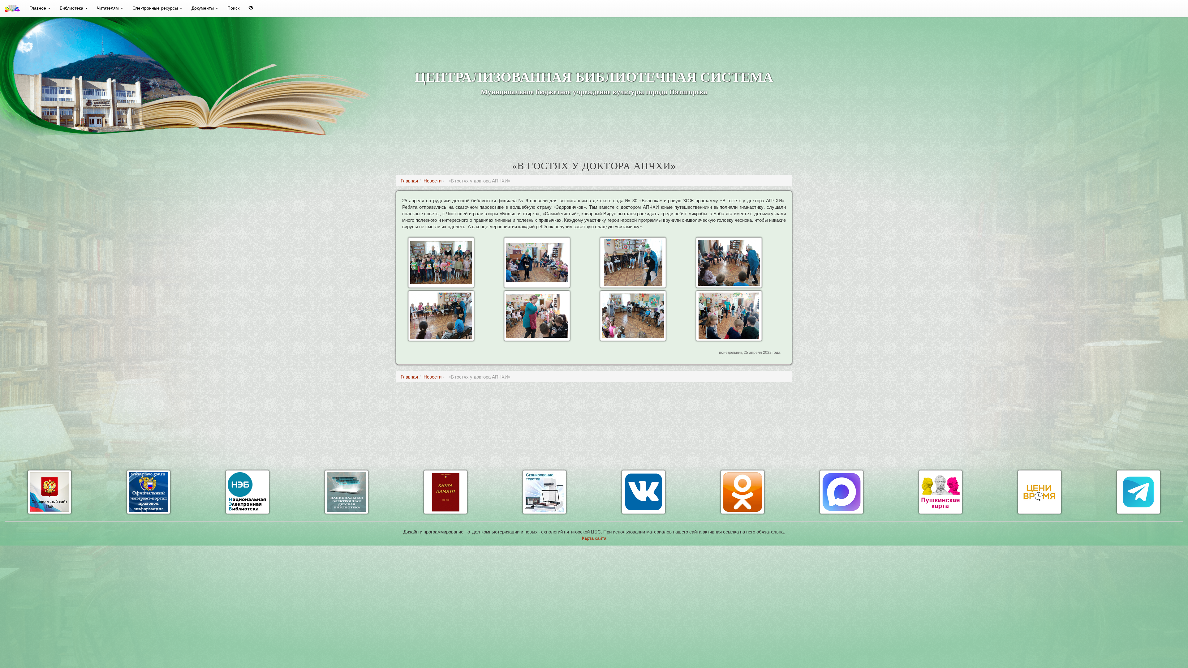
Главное (38, 8)
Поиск (233, 8)
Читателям (108, 8)
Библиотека (72, 8)
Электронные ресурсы (155, 8)
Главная (409, 180)
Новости (432, 180)
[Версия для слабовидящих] (251, 7)
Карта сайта (594, 538)
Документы (203, 8)
